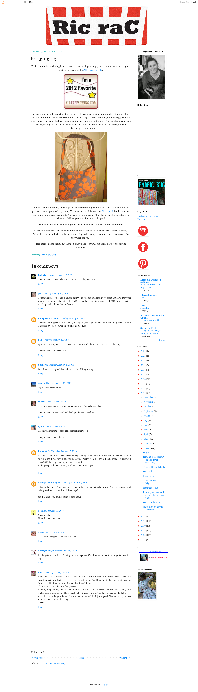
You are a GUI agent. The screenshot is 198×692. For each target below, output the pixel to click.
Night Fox (144, 307)
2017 (143, 374)
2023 (143, 355)
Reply (40, 283)
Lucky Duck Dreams (48, 318)
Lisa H (41, 572)
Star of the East (148, 328)
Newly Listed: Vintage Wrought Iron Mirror (150, 332)
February (148, 443)
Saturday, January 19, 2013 (67, 550)
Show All (161, 340)
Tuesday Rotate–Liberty (154, 466)
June (146, 424)
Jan (40, 293)
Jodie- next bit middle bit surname (153, 508)
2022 (143, 360)
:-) (39, 510)
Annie (41, 532)
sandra (41, 383)
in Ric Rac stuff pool (159, 558)
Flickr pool (107, 211)
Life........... (145, 297)
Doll (142, 305)
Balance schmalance (152, 502)
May (146, 429)
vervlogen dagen (46, 550)
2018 (143, 369)
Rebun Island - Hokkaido (151, 320)
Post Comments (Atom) (54, 663)
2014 (143, 388)
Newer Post (37, 657)
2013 (143, 392)
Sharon (41, 401)
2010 (143, 525)
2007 (143, 539)
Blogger (104, 684)
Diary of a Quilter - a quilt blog (150, 281)
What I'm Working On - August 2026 (151, 286)
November (149, 401)
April (146, 434)
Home (81, 657)
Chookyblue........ (148, 295)
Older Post (125, 657)
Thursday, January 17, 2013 (59, 274)
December (149, 396)
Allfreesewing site (92, 69)
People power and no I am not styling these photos (153, 495)
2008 (143, 534)
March (147, 438)
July (146, 420)
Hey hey (147, 452)
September (149, 411)
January (147, 448)
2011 (143, 520)
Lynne (41, 426)
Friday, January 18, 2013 (52, 510)
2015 (143, 383)
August (147, 415)
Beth (40, 339)
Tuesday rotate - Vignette (150, 482)
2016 (143, 378)
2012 (143, 516)
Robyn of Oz (44, 451)
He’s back (147, 471)
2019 (143, 365)
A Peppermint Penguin (49, 482)
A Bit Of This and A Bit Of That (152, 316)
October (148, 406)
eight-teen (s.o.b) (151, 487)
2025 (143, 351)
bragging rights (150, 475)
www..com (155, 551)
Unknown (43, 364)
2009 (143, 530)
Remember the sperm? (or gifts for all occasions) (153, 459)
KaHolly (42, 275)
